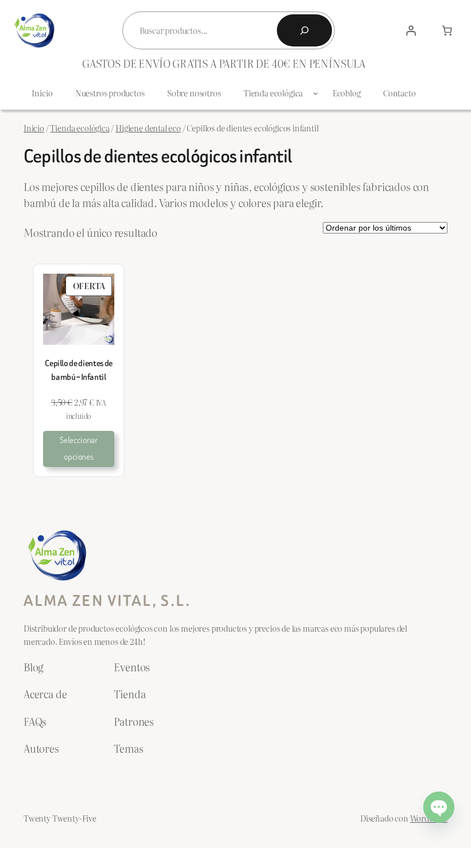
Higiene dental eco (148, 128)
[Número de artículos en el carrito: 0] (447, 30)
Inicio (34, 128)
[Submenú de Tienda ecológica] (315, 93)
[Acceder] (410, 30)
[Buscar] (304, 30)
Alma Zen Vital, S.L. (107, 601)
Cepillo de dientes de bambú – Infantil (79, 370)
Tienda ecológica (79, 128)
